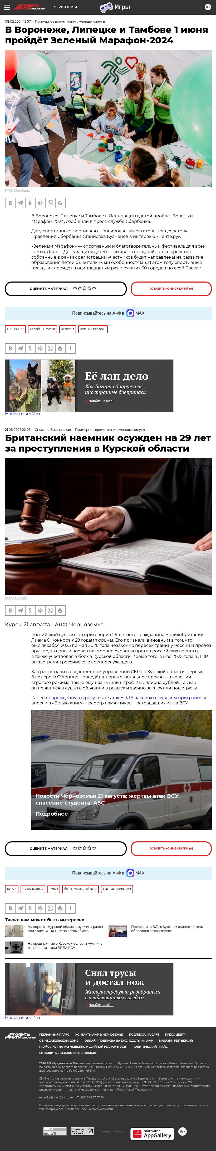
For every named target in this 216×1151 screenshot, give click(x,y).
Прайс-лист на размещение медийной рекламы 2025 (82, 1046)
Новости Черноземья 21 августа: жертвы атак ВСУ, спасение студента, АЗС (108, 799)
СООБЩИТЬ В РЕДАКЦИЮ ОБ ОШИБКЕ (68, 1053)
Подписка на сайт (144, 1034)
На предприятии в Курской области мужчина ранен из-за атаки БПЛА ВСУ (65, 946)
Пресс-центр (175, 1034)
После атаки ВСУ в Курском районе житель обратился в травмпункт (167, 929)
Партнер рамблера (112, 1131)
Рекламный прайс (54, 1034)
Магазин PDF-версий (176, 1040)
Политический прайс (150, 1046)
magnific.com (16, 598)
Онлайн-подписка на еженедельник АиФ (119, 1040)
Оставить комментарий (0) (171, 288)
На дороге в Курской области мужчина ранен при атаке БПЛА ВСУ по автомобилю (65, 929)
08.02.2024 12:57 (18, 21)
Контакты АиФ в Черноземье (99, 1034)
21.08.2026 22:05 (18, 430)
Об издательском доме (58, 1040)
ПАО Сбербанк (17, 190)
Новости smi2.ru (22, 413)
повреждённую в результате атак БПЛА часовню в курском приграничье (127, 697)
